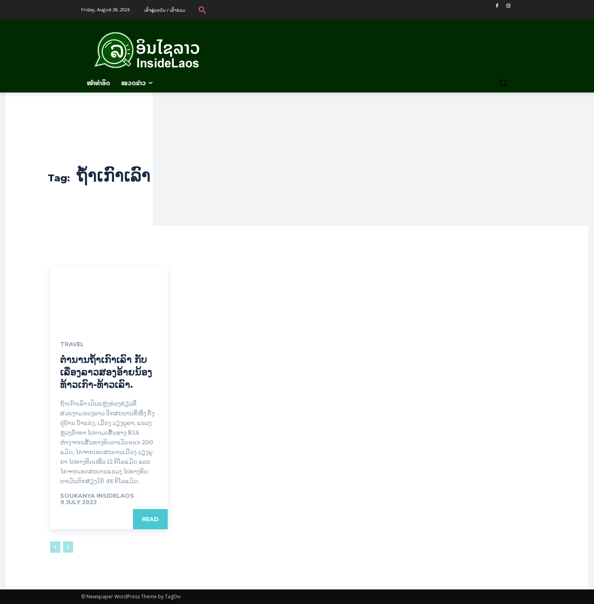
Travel (72, 344)
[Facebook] (496, 6)
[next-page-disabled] (68, 547)
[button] (202, 9)
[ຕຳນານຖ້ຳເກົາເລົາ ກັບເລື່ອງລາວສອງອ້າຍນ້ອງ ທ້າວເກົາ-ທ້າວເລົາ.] (109, 295)
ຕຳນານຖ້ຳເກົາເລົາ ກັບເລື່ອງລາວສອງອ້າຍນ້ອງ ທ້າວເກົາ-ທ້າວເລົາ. (106, 372)
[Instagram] (508, 6)
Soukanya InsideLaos (97, 495)
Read (150, 519)
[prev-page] (55, 547)
